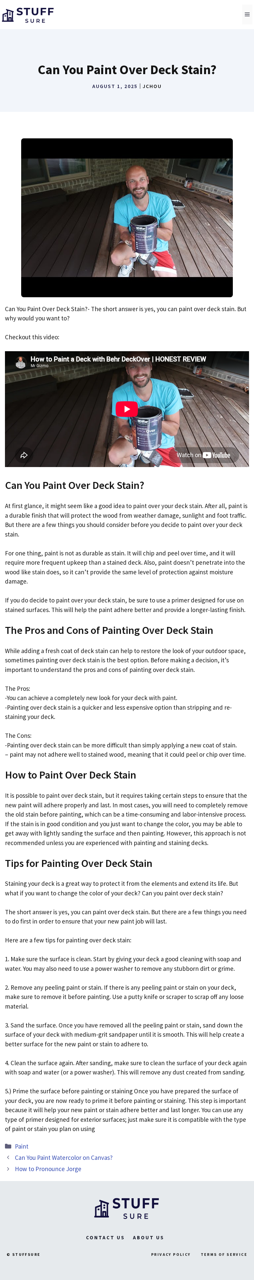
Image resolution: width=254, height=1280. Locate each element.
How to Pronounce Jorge (48, 1169)
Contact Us (105, 1237)
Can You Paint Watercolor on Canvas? (64, 1157)
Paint (21, 1146)
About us (148, 1237)
